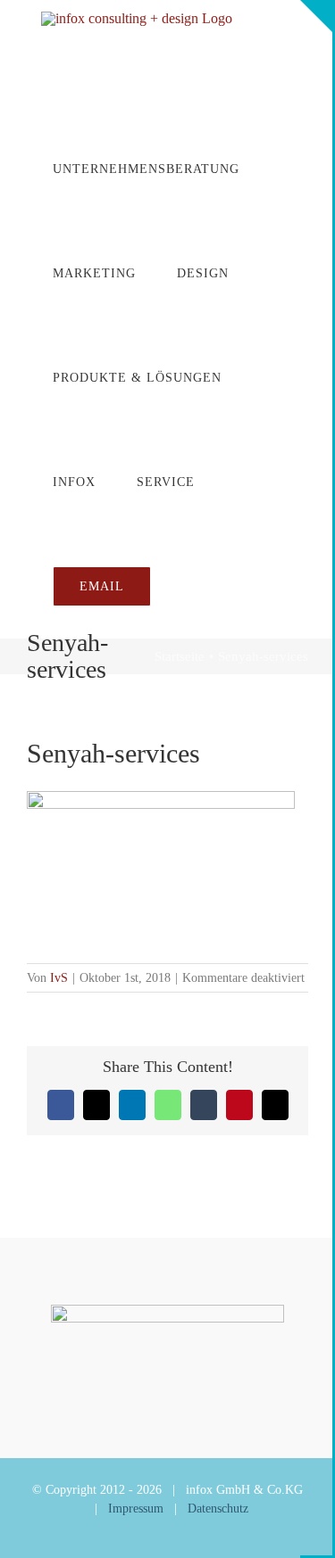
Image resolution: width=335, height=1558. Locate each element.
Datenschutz (218, 1508)
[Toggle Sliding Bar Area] (316, 16)
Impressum (135, 1508)
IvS (59, 978)
